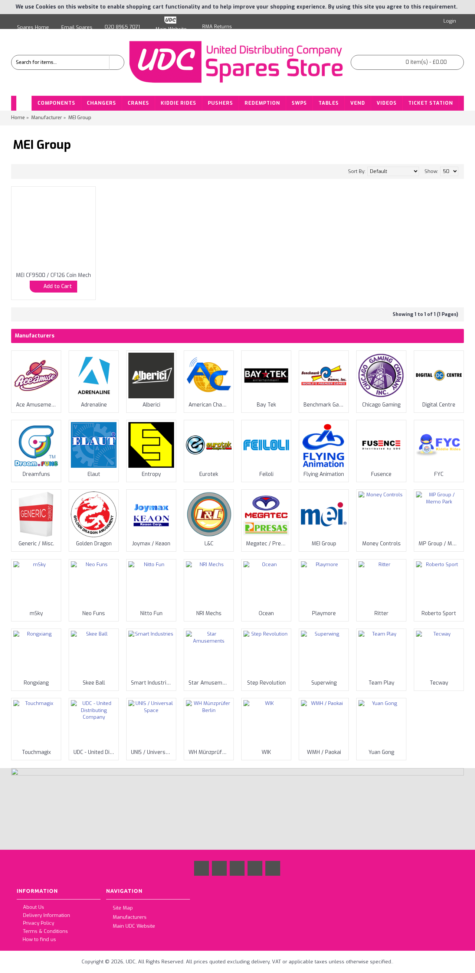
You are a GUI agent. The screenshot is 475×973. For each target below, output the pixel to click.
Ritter (381, 613)
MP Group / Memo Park (440, 543)
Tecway (439, 682)
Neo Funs (93, 613)
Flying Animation (324, 474)
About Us (33, 907)
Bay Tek (266, 404)
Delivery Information (46, 915)
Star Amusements (210, 682)
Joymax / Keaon (151, 543)
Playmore (324, 613)
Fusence (381, 474)
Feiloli (266, 474)
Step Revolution (266, 682)
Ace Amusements (37, 404)
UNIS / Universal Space (152, 752)
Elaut (94, 474)
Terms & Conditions (45, 931)
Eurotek (208, 474)
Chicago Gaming (381, 404)
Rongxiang (36, 682)
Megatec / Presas (267, 543)
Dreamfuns (36, 474)
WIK (266, 752)
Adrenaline (94, 404)
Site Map (123, 908)
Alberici (151, 404)
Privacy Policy (38, 923)
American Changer (210, 404)
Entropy (151, 474)
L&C (208, 543)
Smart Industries (151, 682)
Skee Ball (94, 682)
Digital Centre (438, 404)
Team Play (381, 682)
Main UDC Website (134, 926)
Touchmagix (36, 752)
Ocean (266, 613)
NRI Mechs (209, 613)
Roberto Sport (439, 613)
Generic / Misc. (36, 543)
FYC (438, 474)
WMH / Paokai (324, 752)
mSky (36, 613)
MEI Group (324, 543)
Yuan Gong (381, 752)
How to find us (39, 939)
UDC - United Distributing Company (95, 752)
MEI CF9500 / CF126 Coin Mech (53, 275)
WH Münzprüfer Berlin (210, 752)
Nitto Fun (151, 613)
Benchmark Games (325, 404)
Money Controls (381, 543)
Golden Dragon (94, 543)
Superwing (324, 682)
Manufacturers (130, 917)
